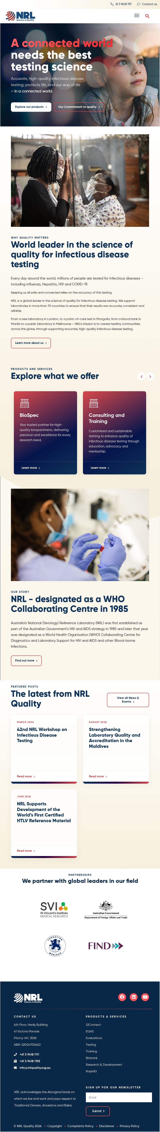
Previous (141, 376)
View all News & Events (128, 700)
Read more (24, 776)
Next (150, 376)
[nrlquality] (19, 16)
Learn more (29, 467)
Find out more (24, 660)
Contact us (149, 4)
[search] (147, 16)
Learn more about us (29, 343)
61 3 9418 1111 (123, 4)
